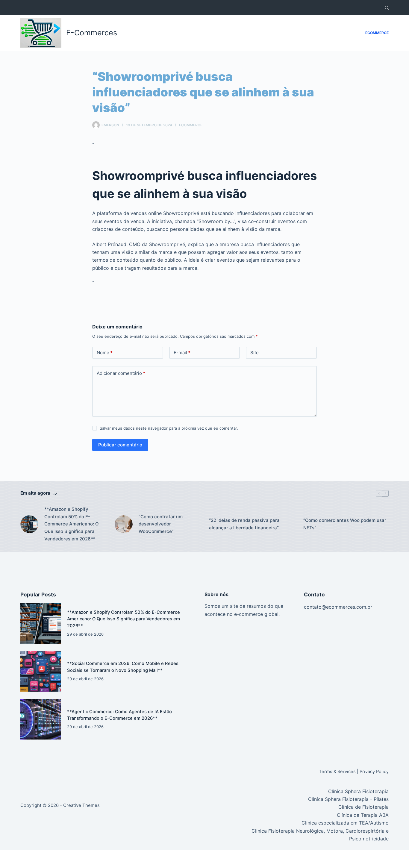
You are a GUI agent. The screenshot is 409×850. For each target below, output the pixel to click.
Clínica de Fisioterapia (363, 807)
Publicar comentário (120, 445)
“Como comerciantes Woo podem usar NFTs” (344, 524)
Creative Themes (81, 805)
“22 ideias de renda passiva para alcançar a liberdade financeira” (244, 524)
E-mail (182, 352)
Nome (105, 352)
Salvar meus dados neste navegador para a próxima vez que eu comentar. (169, 428)
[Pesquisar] (387, 8)
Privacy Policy (374, 771)
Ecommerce (377, 33)
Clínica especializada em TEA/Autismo (345, 823)
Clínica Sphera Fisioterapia (358, 791)
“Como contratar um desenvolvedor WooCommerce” (161, 524)
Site (254, 352)
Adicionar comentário (121, 373)
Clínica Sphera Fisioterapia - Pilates (348, 799)
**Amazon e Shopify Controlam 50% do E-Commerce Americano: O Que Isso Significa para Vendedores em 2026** (71, 524)
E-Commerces (91, 32)
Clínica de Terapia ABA (363, 815)
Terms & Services (337, 771)
